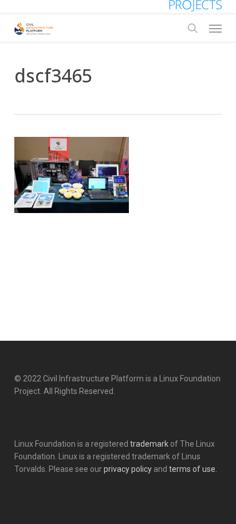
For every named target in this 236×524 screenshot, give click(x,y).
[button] (215, 28)
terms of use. (193, 469)
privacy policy (128, 469)
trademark (149, 443)
